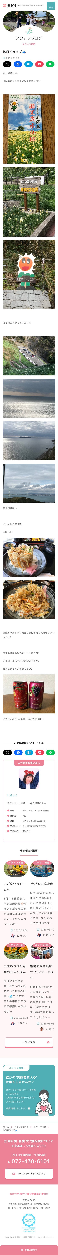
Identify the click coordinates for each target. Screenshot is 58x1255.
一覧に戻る (29, 1042)
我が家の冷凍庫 (42, 883)
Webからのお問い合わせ (32, 1173)
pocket (39, 64)
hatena (28, 64)
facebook (18, 64)
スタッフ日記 (15, 862)
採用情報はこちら (16, 1108)
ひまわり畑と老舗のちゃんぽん (15, 969)
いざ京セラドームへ (15, 886)
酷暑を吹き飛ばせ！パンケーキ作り (42, 972)
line (50, 64)
